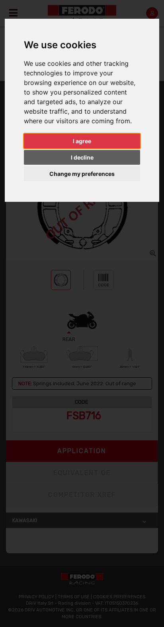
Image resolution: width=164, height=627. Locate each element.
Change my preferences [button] (82, 173)
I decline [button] (82, 157)
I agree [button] (82, 141)
